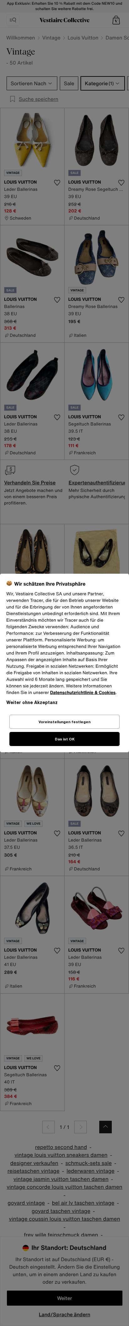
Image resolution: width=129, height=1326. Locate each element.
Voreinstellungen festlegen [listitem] (64, 721)
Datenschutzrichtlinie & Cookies (83, 692)
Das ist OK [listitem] (65, 739)
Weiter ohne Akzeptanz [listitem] (32, 702)
